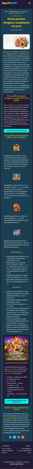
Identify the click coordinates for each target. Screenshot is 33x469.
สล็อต (6, 373)
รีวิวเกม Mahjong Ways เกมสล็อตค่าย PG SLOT (24, 449)
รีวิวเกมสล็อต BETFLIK (16, 16)
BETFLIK (19, 124)
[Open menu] (29, 3)
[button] (10, 437)
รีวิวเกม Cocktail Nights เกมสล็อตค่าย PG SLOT (7, 449)
